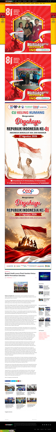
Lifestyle (40, 332)
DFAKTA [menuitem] (29, 1)
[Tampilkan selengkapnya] (21, 381)
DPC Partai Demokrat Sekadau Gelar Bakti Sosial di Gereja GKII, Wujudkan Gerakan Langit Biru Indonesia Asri (20, 406)
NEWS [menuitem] (16, 1)
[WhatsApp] (16, 381)
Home (35, 429)
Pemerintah (40, 334)
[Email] (20, 381)
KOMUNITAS (37, 3)
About (45, 429)
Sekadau (45, 334)
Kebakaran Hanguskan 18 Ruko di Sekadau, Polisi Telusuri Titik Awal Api (10, 392)
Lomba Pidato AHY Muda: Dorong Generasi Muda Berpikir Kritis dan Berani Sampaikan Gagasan (10, 406)
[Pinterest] (18, 381)
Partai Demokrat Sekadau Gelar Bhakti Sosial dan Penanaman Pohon (31, 405)
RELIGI (17, 3)
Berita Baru (6, 419)
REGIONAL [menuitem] (19, 1)
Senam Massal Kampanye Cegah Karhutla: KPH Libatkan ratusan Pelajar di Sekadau (31, 393)
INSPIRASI (23, 3)
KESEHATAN (28, 3)
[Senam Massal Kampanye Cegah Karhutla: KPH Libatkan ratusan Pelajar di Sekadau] (32, 388)
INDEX (44, 3)
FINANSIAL (32, 3)
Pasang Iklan (49, 429)
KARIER (41, 3)
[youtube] (46, 425)
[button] (48, 1)
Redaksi (38, 429)
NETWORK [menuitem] (24, 1)
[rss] (50, 425)
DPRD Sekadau (41, 337)
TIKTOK (20, 3)
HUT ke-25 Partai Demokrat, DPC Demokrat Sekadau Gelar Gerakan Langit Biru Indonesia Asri (20, 393)
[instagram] (48, 425)
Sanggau (45, 337)
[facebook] (42, 425)
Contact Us (42, 429)
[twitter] (44, 425)
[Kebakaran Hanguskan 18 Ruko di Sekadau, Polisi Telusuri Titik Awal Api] (10, 388)
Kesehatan (44, 332)
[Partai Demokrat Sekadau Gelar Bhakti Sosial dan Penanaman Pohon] (32, 400)
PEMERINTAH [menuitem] (34, 1)
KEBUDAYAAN (13, 3)
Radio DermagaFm (13, 429)
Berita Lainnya (34, 419)
